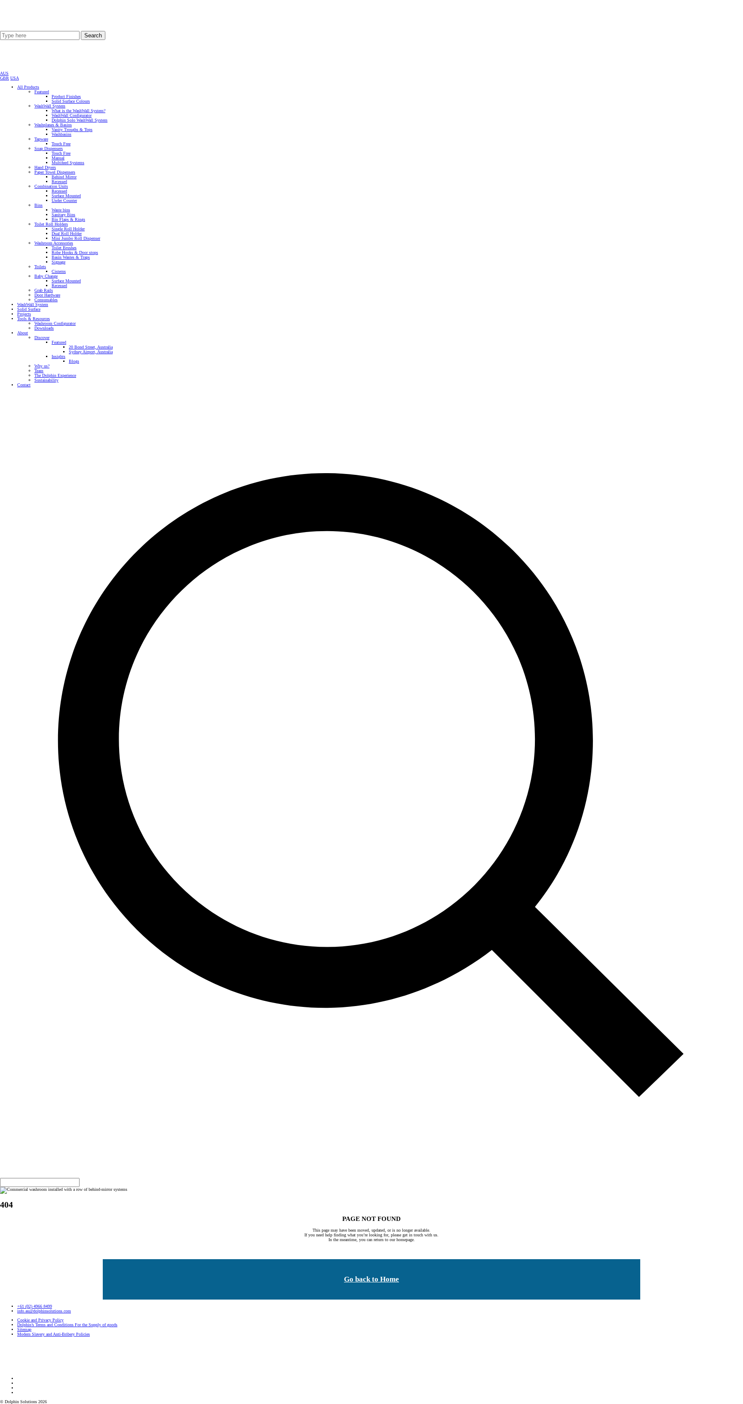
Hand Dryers (45, 167)
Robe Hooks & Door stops (75, 252)
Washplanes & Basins (53, 124)
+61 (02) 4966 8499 (34, 1306)
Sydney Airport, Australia (91, 351)
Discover (41, 337)
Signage (58, 262)
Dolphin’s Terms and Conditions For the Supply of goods (67, 1324)
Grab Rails (43, 290)
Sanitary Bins (63, 214)
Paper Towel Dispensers (54, 172)
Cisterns (59, 271)
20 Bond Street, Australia (91, 347)
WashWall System (49, 106)
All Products (28, 87)
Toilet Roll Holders (51, 224)
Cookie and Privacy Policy (40, 1320)
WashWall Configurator (72, 115)
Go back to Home (371, 1279)
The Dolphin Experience (55, 375)
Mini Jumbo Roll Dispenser (76, 238)
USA (14, 78)
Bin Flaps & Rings (68, 219)
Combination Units (51, 186)
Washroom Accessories (53, 243)
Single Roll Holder (68, 228)
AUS (4, 73)
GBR (4, 78)
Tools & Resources (33, 318)
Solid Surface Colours (71, 101)
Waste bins (61, 210)
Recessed (59, 181)
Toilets (40, 266)
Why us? (41, 366)
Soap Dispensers (48, 148)
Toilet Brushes (64, 247)
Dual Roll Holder (67, 233)
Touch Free (61, 143)
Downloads (44, 328)
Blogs (74, 361)
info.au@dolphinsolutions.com (44, 1311)
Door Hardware (47, 295)
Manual (58, 158)
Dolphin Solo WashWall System (79, 120)
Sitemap (24, 1329)
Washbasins (61, 134)
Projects (24, 314)
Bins (38, 205)
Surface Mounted (66, 195)
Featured (41, 91)
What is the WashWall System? (78, 110)
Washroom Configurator (55, 323)
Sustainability (46, 380)
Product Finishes (66, 96)
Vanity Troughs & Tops (72, 129)
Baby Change (46, 276)
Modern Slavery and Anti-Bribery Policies (53, 1334)
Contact (24, 384)
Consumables (46, 299)
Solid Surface (28, 309)
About (22, 332)
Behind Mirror (64, 176)
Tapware (41, 139)
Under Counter (64, 200)
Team (38, 370)
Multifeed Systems (68, 162)
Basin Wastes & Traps (71, 257)
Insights (58, 356)
